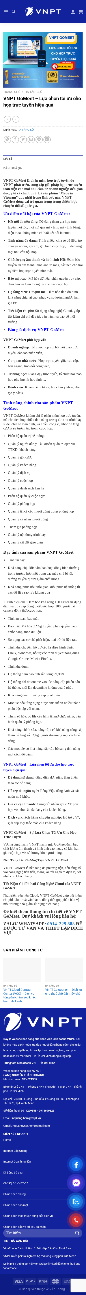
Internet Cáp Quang (15, 1150)
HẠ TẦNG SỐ (33, 92)
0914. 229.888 (60, 923)
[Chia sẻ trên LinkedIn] (47, 139)
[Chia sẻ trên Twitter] (23, 139)
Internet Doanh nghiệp (17, 1161)
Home (7, 1139)
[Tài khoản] (73, 11)
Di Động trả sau (12, 1172)
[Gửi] (77, 1233)
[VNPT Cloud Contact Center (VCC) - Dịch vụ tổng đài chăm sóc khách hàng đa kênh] (22, 970)
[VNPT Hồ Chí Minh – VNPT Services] (43, 11)
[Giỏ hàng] (80, 11)
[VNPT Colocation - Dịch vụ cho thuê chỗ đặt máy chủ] (64, 970)
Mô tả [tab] (7, 159)
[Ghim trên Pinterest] (39, 139)
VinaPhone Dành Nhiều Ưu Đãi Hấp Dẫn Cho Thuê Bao (37, 1248)
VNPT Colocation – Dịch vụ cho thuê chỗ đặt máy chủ (63, 991)
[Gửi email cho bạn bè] (31, 139)
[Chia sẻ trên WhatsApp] (7, 139)
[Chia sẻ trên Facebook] (15, 139)
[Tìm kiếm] (13, 11)
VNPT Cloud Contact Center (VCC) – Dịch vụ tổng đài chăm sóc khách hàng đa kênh (20, 995)
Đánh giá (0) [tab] (12, 168)
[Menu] (6, 11)
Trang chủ (11, 92)
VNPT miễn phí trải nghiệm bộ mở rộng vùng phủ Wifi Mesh (39, 1256)
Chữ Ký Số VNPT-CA (15, 1183)
